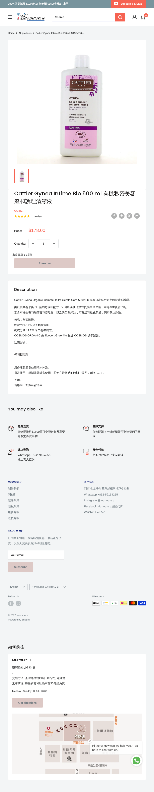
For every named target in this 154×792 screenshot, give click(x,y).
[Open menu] (10, 17)
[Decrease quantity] (33, 243)
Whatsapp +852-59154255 (101, 494)
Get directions (27, 702)
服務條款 (13, 512)
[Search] (120, 17)
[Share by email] (137, 216)
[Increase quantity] (54, 243)
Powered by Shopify (19, 619)
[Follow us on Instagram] (18, 603)
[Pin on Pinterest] (122, 216)
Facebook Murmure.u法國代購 (103, 506)
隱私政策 (13, 506)
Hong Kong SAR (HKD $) (45, 586)
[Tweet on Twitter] (129, 216)
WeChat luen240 (94, 512)
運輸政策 (13, 500)
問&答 (11, 494)
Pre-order (45, 263)
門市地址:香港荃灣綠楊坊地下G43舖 (107, 488)
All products (25, 33)
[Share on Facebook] (114, 216)
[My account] (135, 17)
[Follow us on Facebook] (11, 603)
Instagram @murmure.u (99, 500)
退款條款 (13, 518)
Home (11, 33)
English (14, 586)
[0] (142, 17)
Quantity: (20, 243)
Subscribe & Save (131, 3)
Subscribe (20, 567)
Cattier (19, 210)
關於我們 (13, 488)
